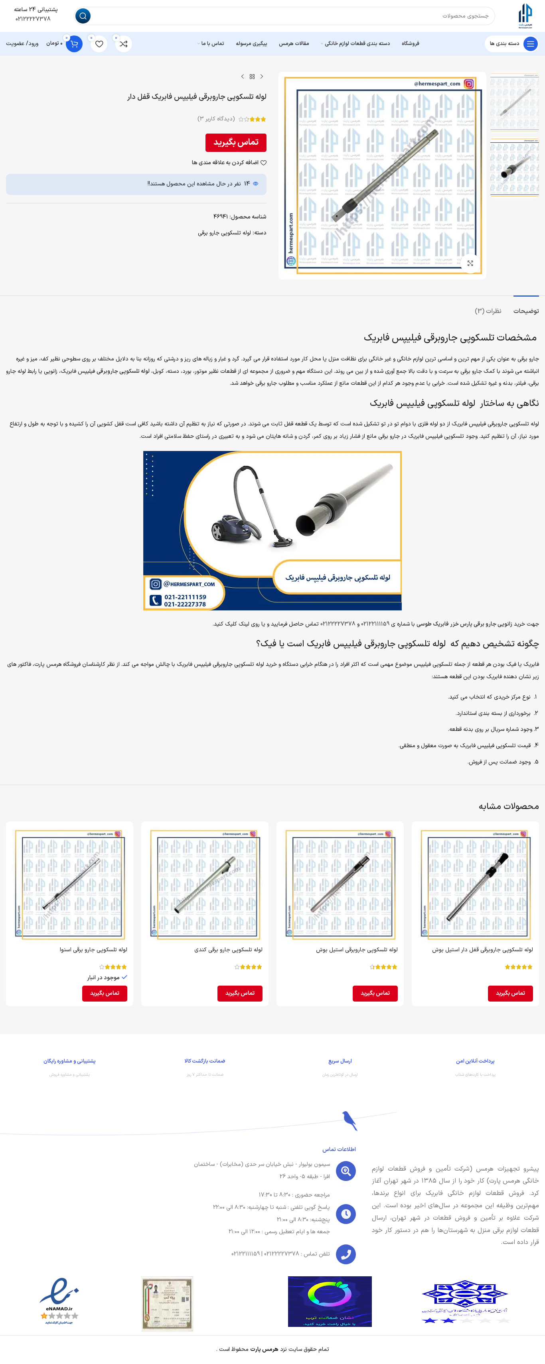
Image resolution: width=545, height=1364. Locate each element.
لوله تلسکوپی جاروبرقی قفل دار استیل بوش (482, 950)
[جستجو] (83, 16)
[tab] (526, 307)
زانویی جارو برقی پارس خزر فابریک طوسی (464, 624)
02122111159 (375, 624)
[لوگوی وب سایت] (525, 16)
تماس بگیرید (236, 142)
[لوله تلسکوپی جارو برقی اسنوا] (69, 885)
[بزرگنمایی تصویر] (470, 264)
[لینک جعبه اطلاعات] (475, 1069)
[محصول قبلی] (262, 76)
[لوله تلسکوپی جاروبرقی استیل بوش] (340, 885)
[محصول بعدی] (242, 76)
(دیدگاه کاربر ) (216, 119)
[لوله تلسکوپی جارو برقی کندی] (205, 885)
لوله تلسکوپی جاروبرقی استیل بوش (357, 950)
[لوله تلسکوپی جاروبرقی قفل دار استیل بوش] (475, 885)
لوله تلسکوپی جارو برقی (224, 233)
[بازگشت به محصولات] (252, 76)
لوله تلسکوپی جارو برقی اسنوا (93, 950)
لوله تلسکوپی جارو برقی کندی (228, 950)
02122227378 (32, 19)
